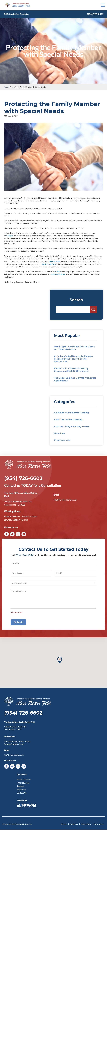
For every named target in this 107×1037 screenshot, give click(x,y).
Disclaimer (74, 824)
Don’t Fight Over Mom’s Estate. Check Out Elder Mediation (74, 348)
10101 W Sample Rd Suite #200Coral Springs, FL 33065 (15, 728)
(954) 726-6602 (23, 478)
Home (6, 87)
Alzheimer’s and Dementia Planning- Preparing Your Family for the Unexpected (74, 359)
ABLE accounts (54, 261)
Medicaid (9, 236)
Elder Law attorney (58, 274)
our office (57, 272)
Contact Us (21, 793)
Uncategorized (62, 440)
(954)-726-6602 (24, 555)
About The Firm (24, 779)
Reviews (20, 786)
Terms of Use (99, 824)
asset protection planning (68, 419)
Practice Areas (23, 783)
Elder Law (59, 433)
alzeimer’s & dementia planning (71, 413)
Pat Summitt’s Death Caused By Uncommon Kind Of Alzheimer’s (71, 369)
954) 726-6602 (96, 14)
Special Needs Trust (49, 264)
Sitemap (64, 824)
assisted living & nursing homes (71, 426)
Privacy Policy (86, 824)
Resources (21, 789)
